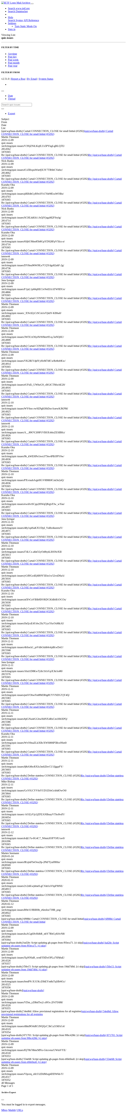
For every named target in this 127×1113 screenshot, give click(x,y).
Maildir (12, 1110)
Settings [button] (12, 23)
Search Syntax (15, 20)
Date (10, 95)
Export (11, 113)
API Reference (31, 20)
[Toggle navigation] (32, 3)
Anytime (12, 53)
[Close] (2, 1099)
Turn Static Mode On (26, 26)
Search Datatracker (18, 11)
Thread (11, 98)
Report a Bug (18, 78)
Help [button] (10, 17)
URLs (20, 1110)
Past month (14, 62)
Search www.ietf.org (19, 8)
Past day (12, 56)
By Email (32, 78)
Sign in (11, 29)
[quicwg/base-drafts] (33, 990)
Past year (12, 65)
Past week (13, 59)
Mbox (4, 1110)
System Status (46, 78)
